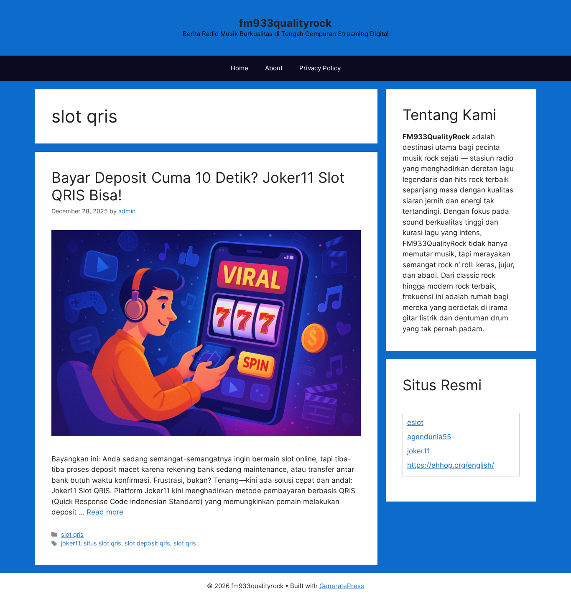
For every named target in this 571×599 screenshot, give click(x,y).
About (274, 68)
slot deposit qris (147, 543)
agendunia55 (429, 437)
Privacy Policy (320, 68)
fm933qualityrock (285, 23)
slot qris (72, 534)
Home (239, 68)
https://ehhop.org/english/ (450, 465)
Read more (105, 512)
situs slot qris (102, 543)
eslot (415, 422)
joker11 (70, 543)
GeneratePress (341, 586)
